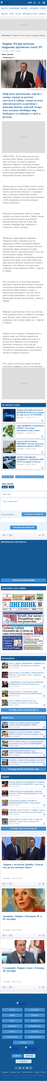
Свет (11, 487)
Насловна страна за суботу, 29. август (23, 621)
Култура (12, 1031)
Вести (4, 8)
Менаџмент (5, 1072)
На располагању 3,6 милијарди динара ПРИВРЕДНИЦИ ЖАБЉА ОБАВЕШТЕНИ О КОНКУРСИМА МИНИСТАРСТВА (23, 693)
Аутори (37, 1072)
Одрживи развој (35, 1026)
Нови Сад (34, 1021)
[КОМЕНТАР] (10, 535)
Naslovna (23, 1061)
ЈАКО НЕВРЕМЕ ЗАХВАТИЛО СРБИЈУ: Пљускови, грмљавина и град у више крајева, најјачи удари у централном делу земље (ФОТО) (23, 431)
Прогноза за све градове (23, 580)
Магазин (34, 1031)
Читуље (23, 1042)
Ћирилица (29, 1056)
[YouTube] (27, 1068)
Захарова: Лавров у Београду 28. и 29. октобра (23, 912)
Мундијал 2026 (30, 13)
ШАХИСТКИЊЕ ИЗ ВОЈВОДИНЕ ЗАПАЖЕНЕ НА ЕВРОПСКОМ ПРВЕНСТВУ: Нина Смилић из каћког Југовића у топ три (23, 784)
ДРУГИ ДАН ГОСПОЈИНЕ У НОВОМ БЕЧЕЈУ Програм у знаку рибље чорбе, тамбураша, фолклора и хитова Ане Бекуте (23, 675)
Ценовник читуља (27, 1072)
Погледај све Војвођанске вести (23, 710)
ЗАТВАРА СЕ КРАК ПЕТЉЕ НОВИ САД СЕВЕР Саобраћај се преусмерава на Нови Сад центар (23, 762)
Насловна (6, 35)
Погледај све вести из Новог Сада (23, 769)
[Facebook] (16, 1068)
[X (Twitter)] (23, 1068)
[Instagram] (19, 1068)
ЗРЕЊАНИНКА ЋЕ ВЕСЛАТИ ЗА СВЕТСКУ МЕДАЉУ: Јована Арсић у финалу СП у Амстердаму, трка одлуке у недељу (23, 821)
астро (18, 13)
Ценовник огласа (15, 1072)
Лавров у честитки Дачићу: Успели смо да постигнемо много (23, 861)
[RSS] (30, 1068)
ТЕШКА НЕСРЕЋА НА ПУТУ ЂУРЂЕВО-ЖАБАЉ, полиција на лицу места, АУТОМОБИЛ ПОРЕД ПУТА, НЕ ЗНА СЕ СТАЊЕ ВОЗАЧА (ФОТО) (23, 415)
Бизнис (24, 8)
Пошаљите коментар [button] (33, 514)
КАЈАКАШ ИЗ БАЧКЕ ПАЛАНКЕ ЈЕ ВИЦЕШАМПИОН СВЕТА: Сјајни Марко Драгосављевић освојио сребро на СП (23, 803)
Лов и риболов (12, 1037)
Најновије (14, 8)
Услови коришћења (7, 514)
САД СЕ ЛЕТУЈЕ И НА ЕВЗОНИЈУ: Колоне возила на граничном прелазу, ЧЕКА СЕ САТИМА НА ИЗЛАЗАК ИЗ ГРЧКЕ (23, 446)
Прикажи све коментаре (23, 527)
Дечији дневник (35, 1037)
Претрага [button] (39, 2)
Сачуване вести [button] (34, 2)
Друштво (34, 8)
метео (4, 13)
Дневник (10, 54)
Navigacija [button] (44, 2)
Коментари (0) (9, 57)
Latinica (16, 1056)
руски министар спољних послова (29, 477)
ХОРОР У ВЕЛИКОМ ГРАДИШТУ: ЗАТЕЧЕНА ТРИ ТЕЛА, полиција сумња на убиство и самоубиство (23, 462)
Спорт (43, 8)
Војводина (12, 1026)
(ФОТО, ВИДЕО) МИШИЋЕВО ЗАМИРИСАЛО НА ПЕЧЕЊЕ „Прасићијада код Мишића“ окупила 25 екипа (23, 665)
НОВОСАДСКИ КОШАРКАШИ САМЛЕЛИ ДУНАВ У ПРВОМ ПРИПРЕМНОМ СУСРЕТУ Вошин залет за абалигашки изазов (23, 793)
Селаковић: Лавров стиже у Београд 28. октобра (23, 964)
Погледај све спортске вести (23, 829)
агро (11, 13)
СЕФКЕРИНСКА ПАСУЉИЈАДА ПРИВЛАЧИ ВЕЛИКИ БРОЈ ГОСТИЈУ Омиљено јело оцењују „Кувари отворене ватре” (23, 684)
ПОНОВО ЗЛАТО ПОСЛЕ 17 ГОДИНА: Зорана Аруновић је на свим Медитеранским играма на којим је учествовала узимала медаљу (23, 812)
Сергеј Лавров (8, 477)
